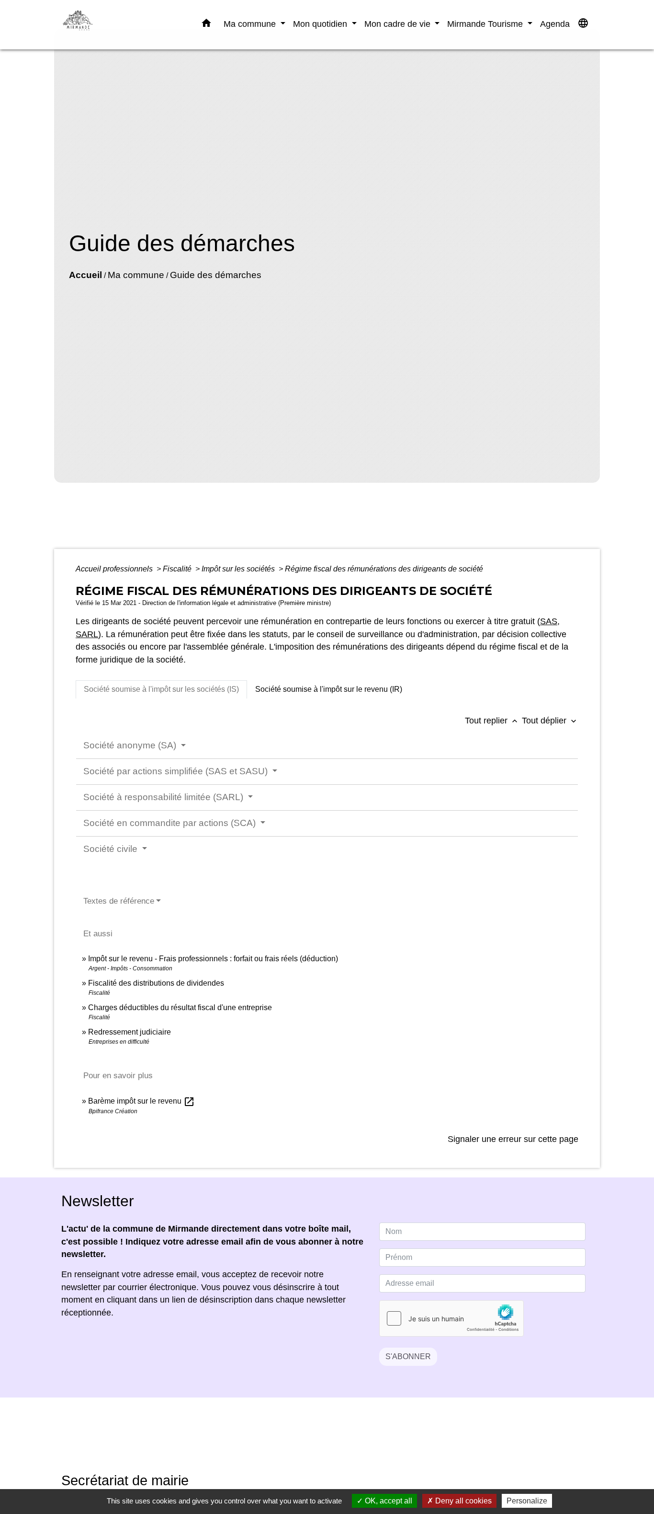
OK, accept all (387, 1501)
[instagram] (339, 1442)
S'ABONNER (408, 1356)
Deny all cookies (462, 1501)
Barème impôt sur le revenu (141, 1101)
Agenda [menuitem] (555, 24)
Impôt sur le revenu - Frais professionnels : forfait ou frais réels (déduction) (213, 959)
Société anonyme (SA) (131, 745)
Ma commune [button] (251, 24)
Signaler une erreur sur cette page (513, 1139)
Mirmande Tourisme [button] (486, 24)
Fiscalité (178, 569)
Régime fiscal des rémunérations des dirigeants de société (384, 569)
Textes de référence (118, 901)
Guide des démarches (215, 275)
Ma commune (136, 275)
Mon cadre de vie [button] (398, 24)
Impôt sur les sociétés (239, 569)
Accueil (85, 275)
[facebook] (315, 1442)
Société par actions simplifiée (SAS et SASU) (176, 771)
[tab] (161, 689)
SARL (87, 634)
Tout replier (492, 720)
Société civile (111, 849)
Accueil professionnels (115, 569)
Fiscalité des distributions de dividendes (156, 983)
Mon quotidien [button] (321, 24)
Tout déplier (550, 720)
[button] (206, 24)
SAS (548, 621)
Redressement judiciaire (129, 1032)
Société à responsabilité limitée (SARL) (164, 797)
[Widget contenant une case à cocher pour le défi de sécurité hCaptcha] (451, 1318)
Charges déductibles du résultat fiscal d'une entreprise (180, 1007)
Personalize (527, 1501)
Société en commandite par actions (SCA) (170, 823)
